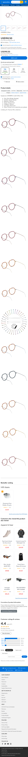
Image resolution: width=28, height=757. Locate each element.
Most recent (9, 650)
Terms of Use (4, 722)
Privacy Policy (5, 724)
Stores (3, 695)
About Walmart (5, 677)
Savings (18, 5)
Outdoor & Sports (15, 92)
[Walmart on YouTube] (8, 744)
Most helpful (5, 653)
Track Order (10, 670)
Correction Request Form (9, 611)
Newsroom (4, 681)
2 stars (2, 643)
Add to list (7, 81)
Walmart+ (4, 699)
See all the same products (21, 598)
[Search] (21, 2)
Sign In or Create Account (10, 668)
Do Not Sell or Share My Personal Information (12, 731)
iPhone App (4, 736)
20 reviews (11, 34)
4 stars (2, 640)
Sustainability (4, 686)
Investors (4, 684)
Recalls (3, 711)
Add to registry (21, 81)
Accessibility (4, 713)
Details (12, 78)
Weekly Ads (19, 670)
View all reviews (6, 633)
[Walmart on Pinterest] (11, 744)
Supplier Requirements (7, 688)
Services (12, 5)
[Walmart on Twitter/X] (5, 744)
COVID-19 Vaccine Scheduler (8, 707)
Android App (4, 738)
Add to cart (14, 58)
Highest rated (18, 650)
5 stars (2, 638)
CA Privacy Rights (5, 727)
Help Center (23, 668)
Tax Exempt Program (6, 717)
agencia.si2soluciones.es (16, 45)
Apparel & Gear (23, 92)
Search (24, 656)
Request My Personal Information (9, 729)
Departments (6, 5)
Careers (3, 679)
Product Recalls (5, 715)
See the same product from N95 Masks (18, 514)
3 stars (2, 641)
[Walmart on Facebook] (2, 744)
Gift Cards (4, 701)
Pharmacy (4, 709)
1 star (3, 645)
